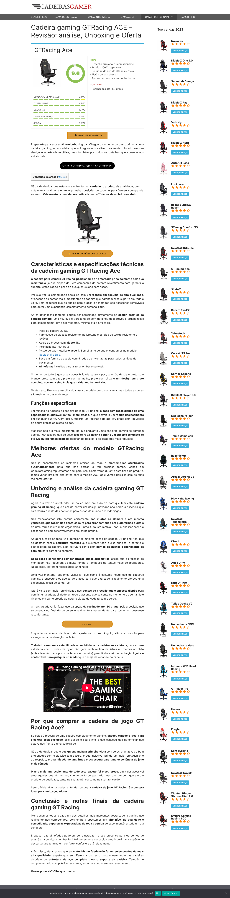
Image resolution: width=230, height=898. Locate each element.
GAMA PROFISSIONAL (157, 16)
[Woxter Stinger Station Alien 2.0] (163, 803)
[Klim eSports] (163, 763)
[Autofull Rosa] (163, 174)
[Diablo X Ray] (163, 112)
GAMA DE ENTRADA (66, 16)
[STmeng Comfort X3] (163, 238)
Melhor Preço (180, 50)
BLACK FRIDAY (39, 16)
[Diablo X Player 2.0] (163, 406)
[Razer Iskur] (163, 467)
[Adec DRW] (163, 572)
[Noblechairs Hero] (163, 656)
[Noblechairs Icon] (163, 426)
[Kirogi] (163, 552)
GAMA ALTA (127, 16)
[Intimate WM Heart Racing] (163, 677)
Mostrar (62, 177)
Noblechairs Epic (49, 354)
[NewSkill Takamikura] (163, 530)
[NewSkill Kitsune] (163, 259)
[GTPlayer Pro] (163, 699)
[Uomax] (163, 719)
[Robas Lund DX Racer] (163, 216)
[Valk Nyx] (163, 133)
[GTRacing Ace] (47, 73)
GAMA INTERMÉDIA (99, 16)
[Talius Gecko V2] (163, 614)
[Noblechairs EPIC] (163, 635)
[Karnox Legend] (163, 385)
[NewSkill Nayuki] (163, 783)
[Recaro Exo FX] (163, 323)
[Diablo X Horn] (163, 153)
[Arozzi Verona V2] (163, 488)
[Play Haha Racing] (163, 509)
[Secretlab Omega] (163, 92)
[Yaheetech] (163, 343)
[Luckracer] (163, 195)
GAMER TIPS (188, 16)
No (157, 893)
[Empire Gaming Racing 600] (163, 826)
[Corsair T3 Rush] (163, 364)
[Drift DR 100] (163, 593)
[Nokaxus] (163, 50)
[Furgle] (163, 741)
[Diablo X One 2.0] (163, 71)
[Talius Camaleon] (163, 445)
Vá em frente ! (171, 893)
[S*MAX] (163, 300)
